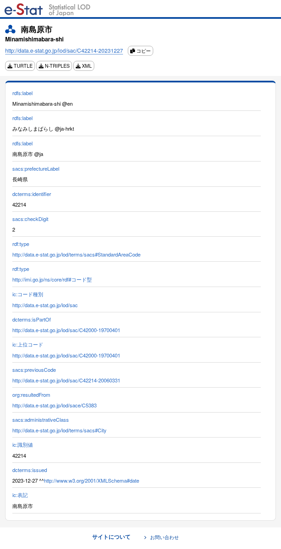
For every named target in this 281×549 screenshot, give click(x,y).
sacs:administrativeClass (40, 419)
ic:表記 (20, 494)
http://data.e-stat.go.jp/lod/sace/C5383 (54, 405)
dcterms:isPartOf (31, 319)
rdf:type (20, 243)
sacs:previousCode (34, 369)
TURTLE (22, 65)
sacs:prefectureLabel (35, 168)
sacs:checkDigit (30, 218)
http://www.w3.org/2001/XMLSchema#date (91, 480)
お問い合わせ (164, 537)
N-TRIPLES (57, 65)
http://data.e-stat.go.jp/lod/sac (45, 305)
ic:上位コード (27, 344)
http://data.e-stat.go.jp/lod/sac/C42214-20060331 (66, 380)
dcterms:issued (29, 469)
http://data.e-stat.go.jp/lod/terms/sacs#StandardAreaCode (76, 254)
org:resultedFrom (31, 394)
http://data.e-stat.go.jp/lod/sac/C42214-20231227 (64, 50)
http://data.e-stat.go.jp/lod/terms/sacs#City (59, 430)
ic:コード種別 (27, 294)
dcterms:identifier (31, 193)
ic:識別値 (22, 444)
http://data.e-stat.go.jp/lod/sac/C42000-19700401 (66, 330)
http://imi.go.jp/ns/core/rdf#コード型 (52, 279)
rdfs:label (22, 92)
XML (86, 65)
